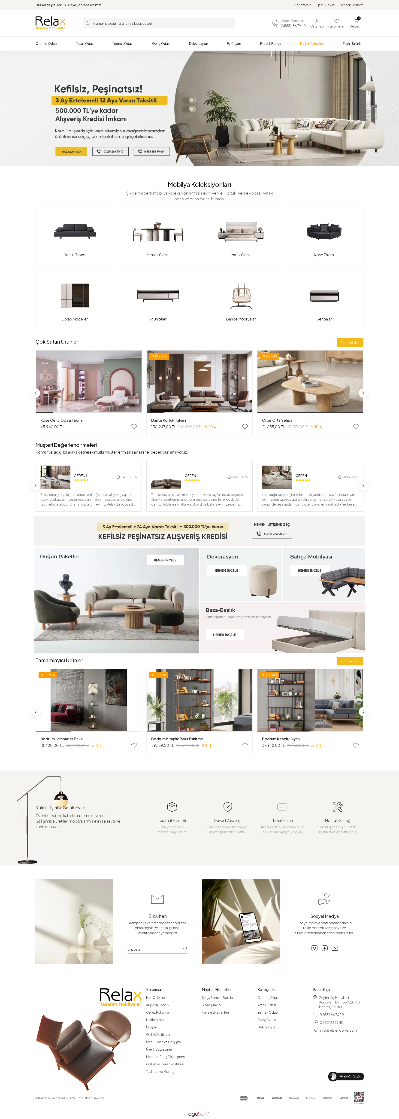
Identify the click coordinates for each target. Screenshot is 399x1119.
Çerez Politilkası (158, 1012)
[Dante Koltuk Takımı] (199, 382)
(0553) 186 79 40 (293, 26)
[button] (46, 43)
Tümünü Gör (350, 342)
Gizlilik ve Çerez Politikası (165, 1064)
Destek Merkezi (351, 5)
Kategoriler (267, 989)
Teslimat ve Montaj (160, 1071)
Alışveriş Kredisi (157, 1005)
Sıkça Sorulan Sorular (218, 997)
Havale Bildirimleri (215, 1012)
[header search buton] (87, 23)
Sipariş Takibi (325, 5)
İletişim (151, 1027)
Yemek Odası (267, 1012)
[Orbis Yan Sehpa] (310, 700)
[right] (363, 393)
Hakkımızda (155, 1020)
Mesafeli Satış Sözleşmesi (165, 1057)
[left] (35, 393)
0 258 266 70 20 (332, 1014)
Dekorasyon (267, 1027)
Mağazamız (302, 5)
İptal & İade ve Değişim (163, 1042)
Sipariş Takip (211, 1005)
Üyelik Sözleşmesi (159, 1049)
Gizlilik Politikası (158, 1034)
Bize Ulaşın (322, 989)
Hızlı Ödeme (155, 997)
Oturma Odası (268, 997)
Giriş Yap (317, 26)
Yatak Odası (266, 1005)
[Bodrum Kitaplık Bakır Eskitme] (89, 700)
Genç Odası (266, 1020)
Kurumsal (154, 989)
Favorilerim (336, 26)
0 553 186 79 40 (331, 1022)
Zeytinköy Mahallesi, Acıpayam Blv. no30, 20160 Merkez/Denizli (339, 1002)
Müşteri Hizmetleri (217, 989)
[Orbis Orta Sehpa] (310, 382)
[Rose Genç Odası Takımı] (89, 382)
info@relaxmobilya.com (338, 1030)
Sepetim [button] (356, 23)
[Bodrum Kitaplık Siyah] (199, 700)
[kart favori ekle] (134, 427)
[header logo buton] (50, 23)
